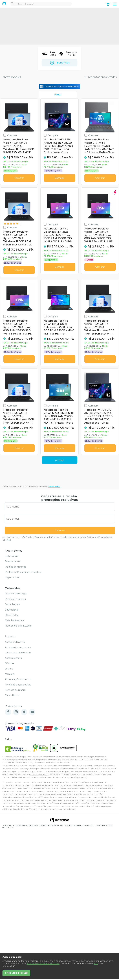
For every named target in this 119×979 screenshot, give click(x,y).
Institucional (11, 556)
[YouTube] (32, 712)
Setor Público (12, 604)
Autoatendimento (15, 642)
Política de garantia (15, 566)
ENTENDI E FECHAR (16, 973)
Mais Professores (14, 620)
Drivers (9, 668)
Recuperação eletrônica (18, 679)
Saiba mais (54, 486)
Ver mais (59, 460)
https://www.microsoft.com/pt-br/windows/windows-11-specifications (78, 803)
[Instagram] (16, 712)
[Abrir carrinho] (107, 4)
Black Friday (11, 615)
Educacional (11, 609)
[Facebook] (8, 712)
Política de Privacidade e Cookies (23, 572)
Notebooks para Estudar (18, 625)
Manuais (9, 674)
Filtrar (57, 94)
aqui (96, 963)
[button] (115, 4)
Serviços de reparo (15, 690)
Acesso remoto (13, 658)
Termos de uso (13, 561)
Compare (12, 135)
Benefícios (63, 62)
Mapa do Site (12, 577)
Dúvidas (9, 663)
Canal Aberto (12, 695)
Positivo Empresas (15, 599)
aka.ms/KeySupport (39, 774)
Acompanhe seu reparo (18, 647)
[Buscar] (12, 4)
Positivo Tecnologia (15, 593)
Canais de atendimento (18, 652)
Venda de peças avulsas (18, 684)
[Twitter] (24, 712)
